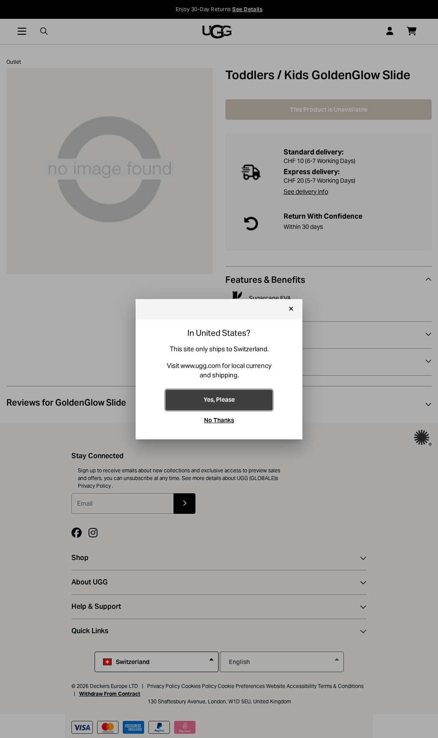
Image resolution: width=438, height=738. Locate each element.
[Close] (291, 309)
